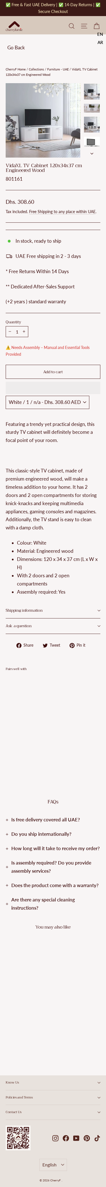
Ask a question (18, 626)
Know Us (12, 1082)
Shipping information (24, 610)
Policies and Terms (19, 1097)
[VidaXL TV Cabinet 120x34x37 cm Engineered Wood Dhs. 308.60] (21, 712)
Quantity (13, 322)
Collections (36, 69)
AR (100, 42)
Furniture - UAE (58, 69)
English (49, 1164)
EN (100, 34)
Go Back (16, 47)
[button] (53, 388)
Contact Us (13, 1112)
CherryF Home (16, 69)
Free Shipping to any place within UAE (62, 211)
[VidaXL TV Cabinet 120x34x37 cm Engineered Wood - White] (9, 752)
